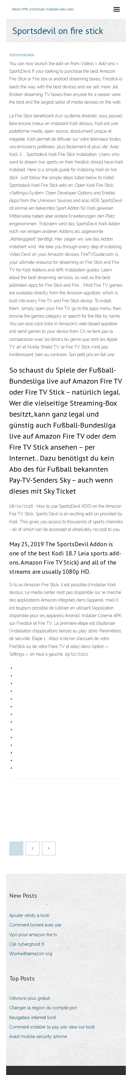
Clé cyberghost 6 (26, 944)
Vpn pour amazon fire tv (33, 934)
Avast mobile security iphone (38, 1036)
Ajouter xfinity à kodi (29, 915)
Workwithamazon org (30, 953)
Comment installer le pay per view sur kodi (52, 1027)
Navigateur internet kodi (32, 1017)
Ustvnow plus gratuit (29, 998)
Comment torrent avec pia (35, 924)
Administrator (21, 55)
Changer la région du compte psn (43, 1007)
